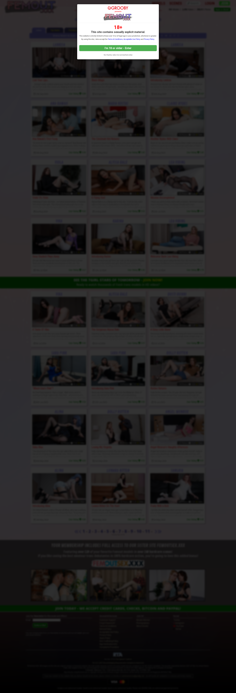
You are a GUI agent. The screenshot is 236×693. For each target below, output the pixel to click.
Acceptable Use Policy (131, 39)
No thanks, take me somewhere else (118, 55)
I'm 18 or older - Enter (118, 48)
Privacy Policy (149, 39)
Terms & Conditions (115, 39)
